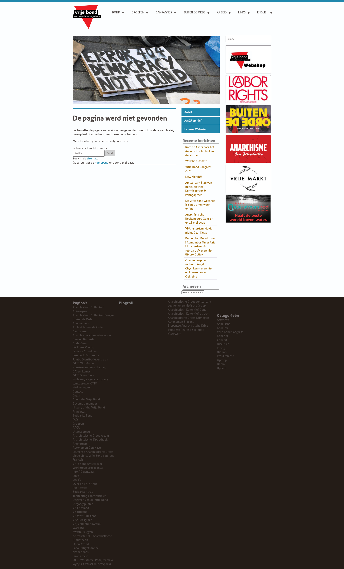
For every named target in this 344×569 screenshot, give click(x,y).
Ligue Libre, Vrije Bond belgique (93, 456)
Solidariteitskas (83, 492)
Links (242, 12)
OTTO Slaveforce (83, 375)
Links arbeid (222, 30)
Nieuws (221, 352)
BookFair (222, 328)
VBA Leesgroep (82, 520)
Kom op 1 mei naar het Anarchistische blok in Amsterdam (199, 151)
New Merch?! (193, 177)
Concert (222, 340)
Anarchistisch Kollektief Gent (187, 310)
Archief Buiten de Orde (88, 327)
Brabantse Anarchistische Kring (188, 325)
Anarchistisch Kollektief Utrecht (188, 313)
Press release (225, 356)
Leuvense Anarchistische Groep (93, 452)
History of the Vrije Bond (89, 407)
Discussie (223, 344)
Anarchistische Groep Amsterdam (189, 301)
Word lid (78, 528)
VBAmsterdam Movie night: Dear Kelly (198, 230)
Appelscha (223, 324)
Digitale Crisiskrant (85, 351)
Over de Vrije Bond (122, 20)
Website (189, 30)
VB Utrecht (80, 512)
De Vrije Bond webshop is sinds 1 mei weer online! (200, 205)
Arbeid (222, 12)
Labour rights (243, 20)
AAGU (188, 112)
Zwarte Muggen (83, 532)
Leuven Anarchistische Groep (187, 305)
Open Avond (81, 544)
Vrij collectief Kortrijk (87, 524)
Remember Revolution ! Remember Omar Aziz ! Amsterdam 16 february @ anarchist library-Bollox (200, 246)
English (262, 12)
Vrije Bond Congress (230, 332)
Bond (116, 12)
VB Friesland (81, 508)
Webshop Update (196, 161)
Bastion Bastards (83, 339)
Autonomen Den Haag (87, 448)
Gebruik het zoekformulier (90, 148)
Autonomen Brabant (181, 322)
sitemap (92, 158)
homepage (101, 162)
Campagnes (164, 12)
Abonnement (192, 18)
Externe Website (195, 129)
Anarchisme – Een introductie (165, 22)
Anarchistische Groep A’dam (143, 20)
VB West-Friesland (84, 516)
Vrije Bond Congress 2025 (198, 169)
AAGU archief (193, 121)
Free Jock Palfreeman (86, 355)
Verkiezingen (81, 387)
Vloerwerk (174, 334)
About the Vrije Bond (265, 20)
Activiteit (223, 320)
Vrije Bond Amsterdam (87, 464)
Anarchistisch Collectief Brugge (93, 315)
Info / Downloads (84, 472)
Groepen (138, 12)
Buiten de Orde (194, 12)
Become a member (85, 403)
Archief (189, 24)
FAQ (75, 419)
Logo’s (77, 480)
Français (78, 460)
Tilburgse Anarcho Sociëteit (186, 330)
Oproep (222, 360)
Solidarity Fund (82, 415)
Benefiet (222, 336)
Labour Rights (222, 20)
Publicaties (80, 488)
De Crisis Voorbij (83, 347)
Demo (221, 364)
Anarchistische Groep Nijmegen (188, 318)
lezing (221, 348)
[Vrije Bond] (87, 28)
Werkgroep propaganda (88, 468)
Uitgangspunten (124, 28)
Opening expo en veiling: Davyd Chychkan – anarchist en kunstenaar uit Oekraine (198, 268)
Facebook (245, 28)
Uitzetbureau (81, 432)
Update (221, 368)
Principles (264, 28)
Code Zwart (80, 343)
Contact (78, 391)
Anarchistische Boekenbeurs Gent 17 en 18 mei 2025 (199, 218)
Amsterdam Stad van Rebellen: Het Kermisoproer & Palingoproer (198, 189)
